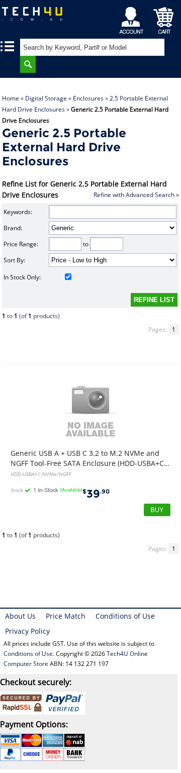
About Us (20, 616)
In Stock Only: (22, 277)
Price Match (65, 616)
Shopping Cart (163, 18)
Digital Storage (46, 98)
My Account (133, 18)
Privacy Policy (27, 631)
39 (96, 494)
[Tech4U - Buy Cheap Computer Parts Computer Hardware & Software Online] (33, 17)
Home (10, 98)
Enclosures (88, 98)
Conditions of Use (125, 616)
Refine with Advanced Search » (136, 194)
